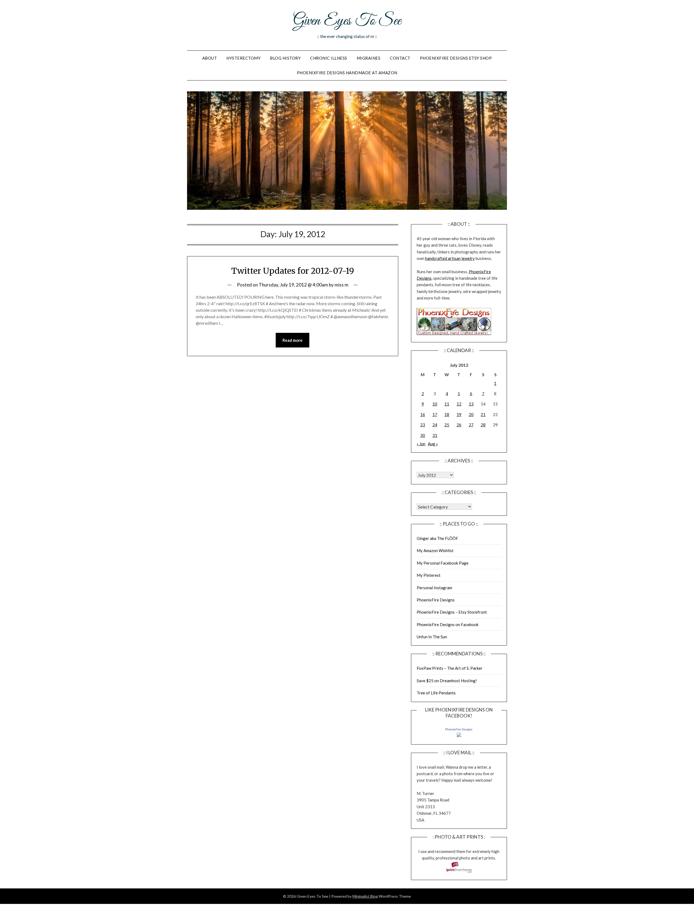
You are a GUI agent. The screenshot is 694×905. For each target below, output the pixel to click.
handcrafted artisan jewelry (450, 258)
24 (434, 424)
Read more (292, 340)
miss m (341, 285)
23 (422, 424)
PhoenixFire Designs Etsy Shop (456, 58)
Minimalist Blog (365, 896)
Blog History (285, 58)
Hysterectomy (243, 58)
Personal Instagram (434, 587)
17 (434, 414)
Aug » (433, 443)
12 (459, 403)
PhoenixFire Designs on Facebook (447, 624)
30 (422, 435)
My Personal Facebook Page (442, 563)
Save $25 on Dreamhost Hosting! (447, 680)
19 (459, 414)
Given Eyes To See (347, 21)
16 (422, 414)
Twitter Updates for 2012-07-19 (292, 271)
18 (446, 414)
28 (483, 424)
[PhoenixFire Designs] (459, 735)
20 (471, 414)
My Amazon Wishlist (435, 550)
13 (471, 403)
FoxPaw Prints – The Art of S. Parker (450, 668)
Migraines (369, 58)
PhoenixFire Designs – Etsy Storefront (452, 612)
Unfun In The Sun (432, 636)
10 (434, 403)
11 (446, 403)
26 (459, 424)
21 (483, 414)
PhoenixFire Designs (436, 599)
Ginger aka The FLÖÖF (437, 538)
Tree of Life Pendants (436, 692)
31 (434, 435)
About (209, 58)
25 (446, 424)
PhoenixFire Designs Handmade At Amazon (347, 72)
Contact (400, 58)
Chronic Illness (328, 58)
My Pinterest (429, 575)
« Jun (421, 443)
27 (471, 424)
